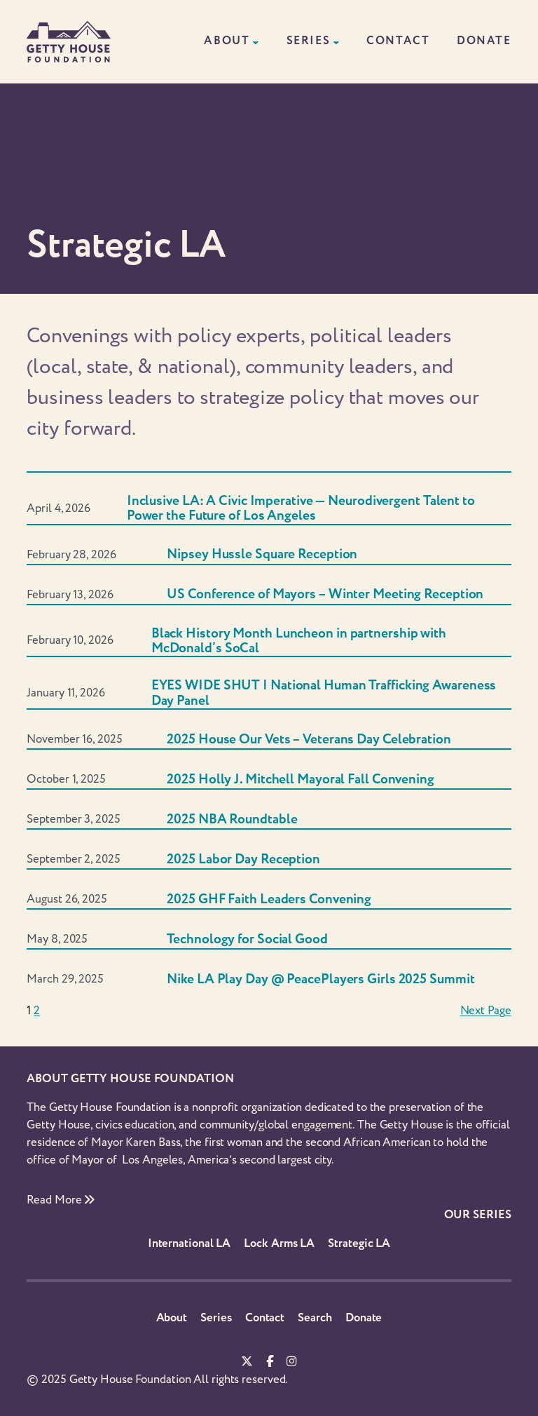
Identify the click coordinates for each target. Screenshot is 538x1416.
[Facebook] (269, 1362)
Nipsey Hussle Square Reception (262, 554)
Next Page (485, 1010)
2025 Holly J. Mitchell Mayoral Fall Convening (300, 779)
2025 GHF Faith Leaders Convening (269, 899)
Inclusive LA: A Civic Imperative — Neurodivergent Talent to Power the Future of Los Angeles (301, 509)
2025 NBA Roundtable (232, 819)
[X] (247, 1362)
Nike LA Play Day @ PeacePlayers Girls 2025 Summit (320, 979)
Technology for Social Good (247, 939)
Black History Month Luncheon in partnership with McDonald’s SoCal (298, 641)
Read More (55, 1200)
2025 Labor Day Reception (243, 859)
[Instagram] (292, 1362)
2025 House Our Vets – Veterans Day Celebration (308, 739)
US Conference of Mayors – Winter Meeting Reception (325, 594)
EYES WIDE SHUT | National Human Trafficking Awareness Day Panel (324, 693)
